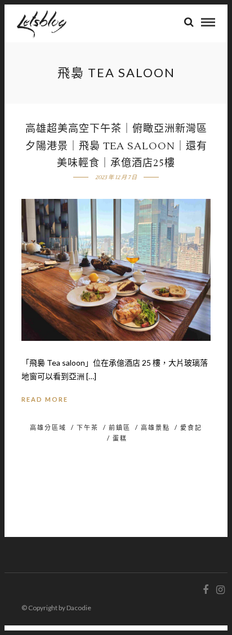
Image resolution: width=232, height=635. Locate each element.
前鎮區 (120, 427)
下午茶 (88, 427)
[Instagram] (220, 590)
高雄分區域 (48, 427)
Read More (44, 399)
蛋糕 (120, 438)
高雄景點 (155, 427)
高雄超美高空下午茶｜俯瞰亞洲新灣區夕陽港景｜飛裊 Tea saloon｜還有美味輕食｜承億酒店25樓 (116, 146)
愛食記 (191, 427)
